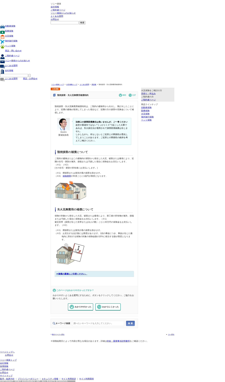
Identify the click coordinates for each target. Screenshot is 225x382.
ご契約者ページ (58, 10)
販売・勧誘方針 (7, 379)
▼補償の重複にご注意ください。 (71, 274)
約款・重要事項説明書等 (118, 341)
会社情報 (55, 7)
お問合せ (55, 19)
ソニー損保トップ (57, 84)
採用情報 (4, 366)
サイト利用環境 (86, 379)
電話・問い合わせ (13, 51)
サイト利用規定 (68, 379)
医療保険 (9, 31)
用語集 (94, 84)
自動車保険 (10, 26)
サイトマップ (6, 376)
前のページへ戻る (58, 334)
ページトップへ (7, 352)
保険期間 (67, 176)
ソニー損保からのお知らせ (63, 13)
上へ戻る (171, 334)
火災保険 (9, 36)
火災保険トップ (71, 84)
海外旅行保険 (11, 41)
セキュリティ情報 (50, 379)
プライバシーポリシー (28, 379)
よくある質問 (57, 16)
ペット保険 (10, 46)
